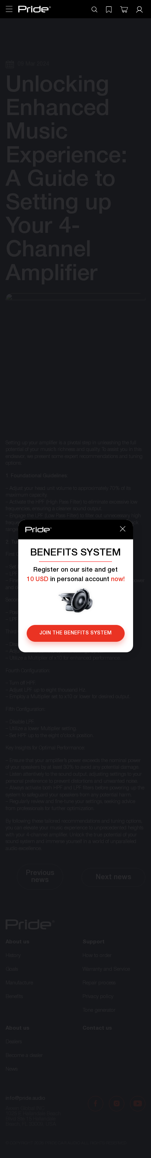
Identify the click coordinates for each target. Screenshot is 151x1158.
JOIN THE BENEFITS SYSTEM (75, 633)
